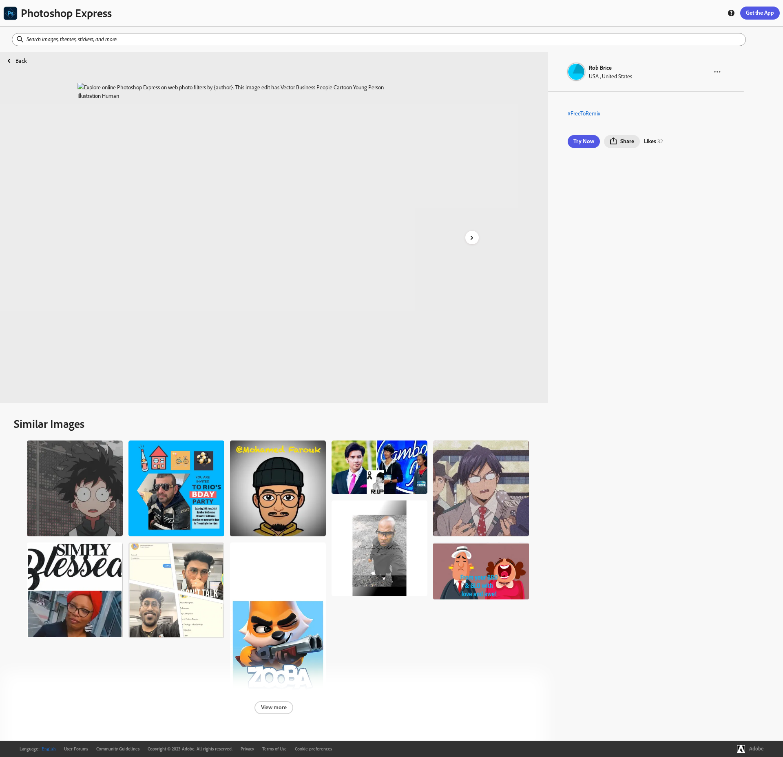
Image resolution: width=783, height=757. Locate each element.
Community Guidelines (117, 749)
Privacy (247, 749)
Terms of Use (274, 749)
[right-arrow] (472, 237)
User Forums (76, 749)
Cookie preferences (313, 749)
